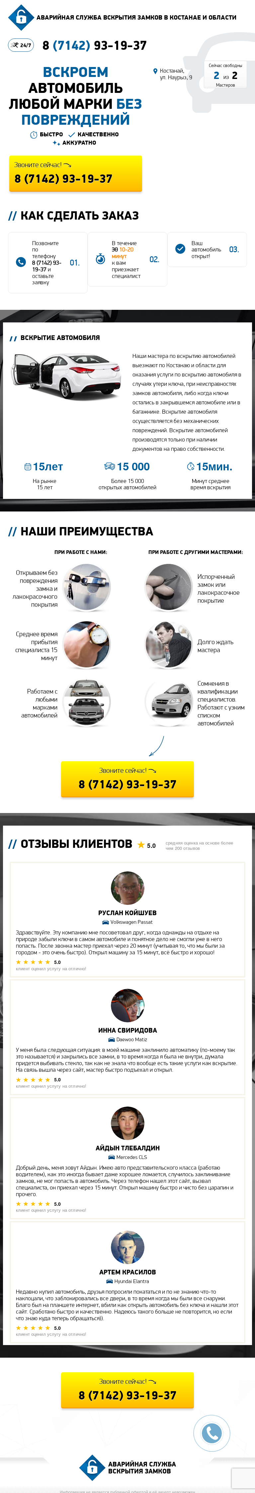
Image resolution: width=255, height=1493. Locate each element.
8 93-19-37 (94, 45)
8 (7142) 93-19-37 (46, 266)
